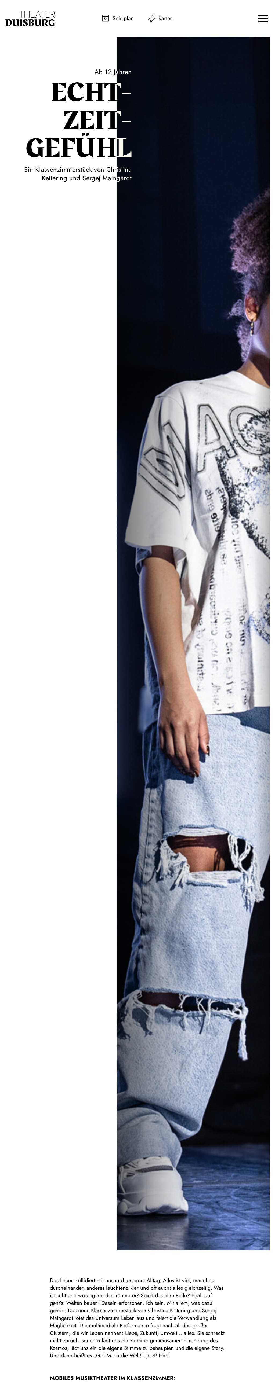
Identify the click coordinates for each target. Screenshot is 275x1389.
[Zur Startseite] (30, 18)
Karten (165, 18)
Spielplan (123, 18)
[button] (263, 18)
